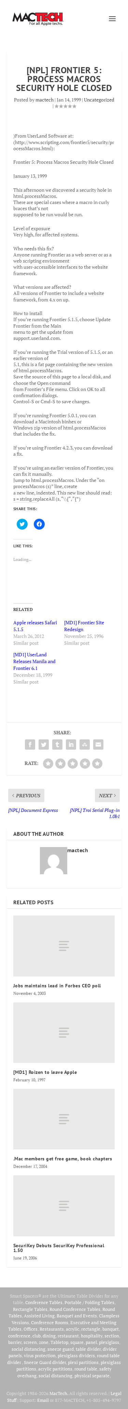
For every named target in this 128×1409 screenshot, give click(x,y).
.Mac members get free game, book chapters (62, 1159)
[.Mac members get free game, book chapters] (64, 1119)
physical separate (92, 1376)
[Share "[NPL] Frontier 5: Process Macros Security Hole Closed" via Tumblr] (57, 744)
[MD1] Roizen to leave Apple (45, 1072)
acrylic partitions (55, 1369)
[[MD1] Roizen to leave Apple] (64, 1032)
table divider (88, 1349)
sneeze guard (60, 1349)
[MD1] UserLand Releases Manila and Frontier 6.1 (34, 661)
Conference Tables (43, 1302)
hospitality (91, 1336)
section (111, 1336)
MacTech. (58, 1393)
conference (19, 1336)
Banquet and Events (77, 1316)
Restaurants (52, 1329)
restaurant (68, 1336)
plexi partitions (83, 1362)
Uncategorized (99, 99)
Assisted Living (39, 1316)
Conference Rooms (49, 1322)
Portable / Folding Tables (89, 1302)
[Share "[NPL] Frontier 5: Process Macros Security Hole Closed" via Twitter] (44, 744)
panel (91, 1342)
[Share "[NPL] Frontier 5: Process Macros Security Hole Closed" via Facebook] (30, 744)
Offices (31, 1329)
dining (49, 1336)
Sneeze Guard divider (45, 1362)
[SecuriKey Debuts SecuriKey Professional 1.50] (64, 1205)
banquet (110, 1329)
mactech (44, 99)
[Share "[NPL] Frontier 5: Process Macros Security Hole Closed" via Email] (98, 744)
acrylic (72, 1329)
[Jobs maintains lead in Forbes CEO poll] (64, 945)
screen (30, 1342)
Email (43, 1400)
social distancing (28, 1349)
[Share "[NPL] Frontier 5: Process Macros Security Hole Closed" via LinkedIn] (71, 744)
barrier (15, 1342)
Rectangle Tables (30, 1309)
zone (43, 1342)
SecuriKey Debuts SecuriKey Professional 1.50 (58, 1247)
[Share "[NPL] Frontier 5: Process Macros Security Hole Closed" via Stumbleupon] (84, 744)
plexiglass (109, 1342)
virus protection (40, 1355)
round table (85, 1369)
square (77, 1342)
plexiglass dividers (76, 1355)
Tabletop (59, 1342)
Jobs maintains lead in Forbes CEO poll (57, 986)
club (36, 1336)
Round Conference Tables (74, 1309)
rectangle (90, 1329)
